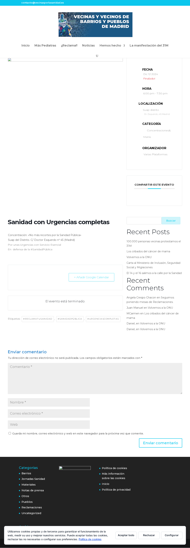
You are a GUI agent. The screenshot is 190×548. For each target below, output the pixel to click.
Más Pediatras (45, 45)
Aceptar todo (126, 535)
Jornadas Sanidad (33, 479)
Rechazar (149, 535)
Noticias (88, 45)
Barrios (26, 473)
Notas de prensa (33, 490)
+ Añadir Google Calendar (91, 277)
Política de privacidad (116, 489)
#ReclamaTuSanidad (37, 319)
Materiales (29, 484)
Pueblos (27, 502)
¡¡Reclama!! (69, 45)
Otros (25, 496)
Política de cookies (114, 468)
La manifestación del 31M (149, 45)
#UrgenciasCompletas (103, 319)
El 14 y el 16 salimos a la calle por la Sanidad (154, 273)
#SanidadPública (70, 319)
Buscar (171, 220)
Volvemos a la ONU (139, 257)
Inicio (26, 45)
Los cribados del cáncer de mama (148, 251)
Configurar (172, 535)
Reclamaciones (32, 507)
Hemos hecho (110, 45)
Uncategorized (31, 513)
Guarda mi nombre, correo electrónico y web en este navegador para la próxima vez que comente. (78, 433)
